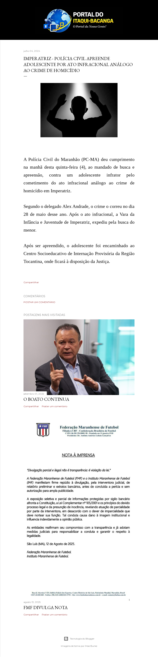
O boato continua (46, 399)
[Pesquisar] (132, 10)
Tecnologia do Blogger (82, 638)
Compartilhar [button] (31, 282)
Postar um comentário (39, 302)
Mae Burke (91, 645)
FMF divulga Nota (46, 607)
